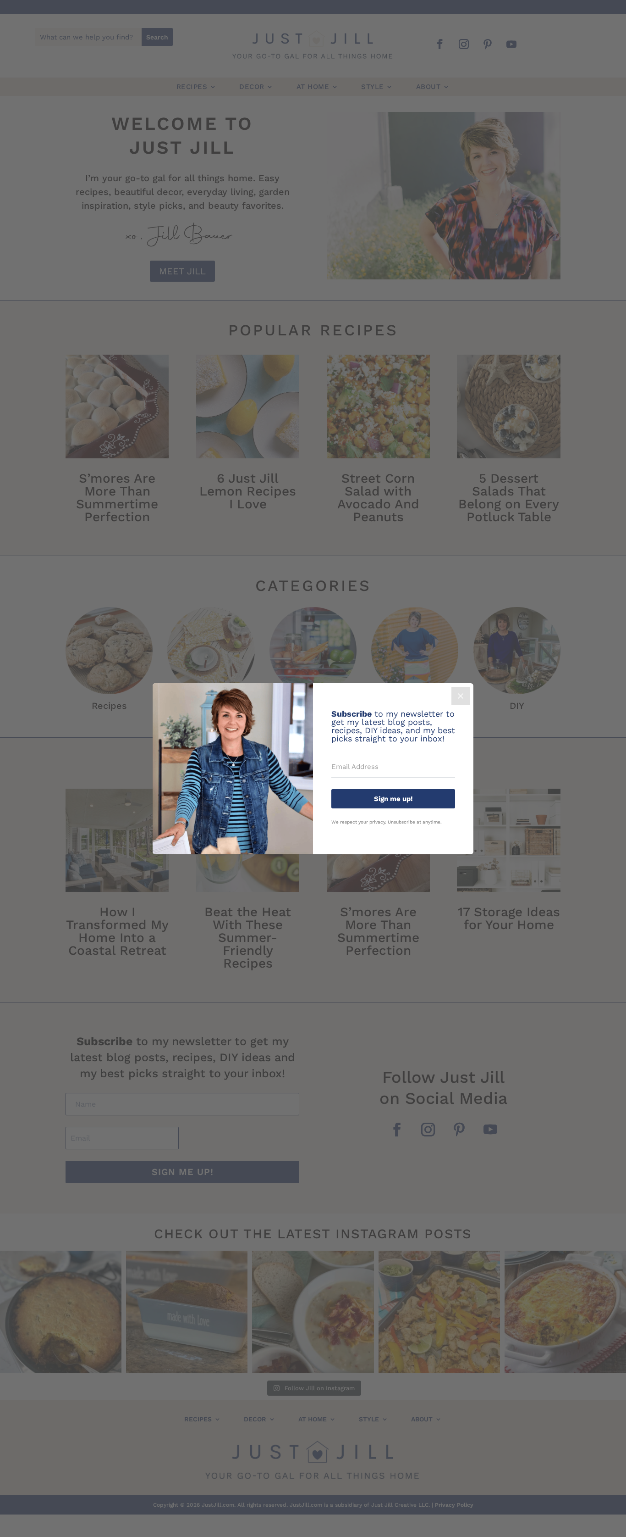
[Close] (460, 696)
